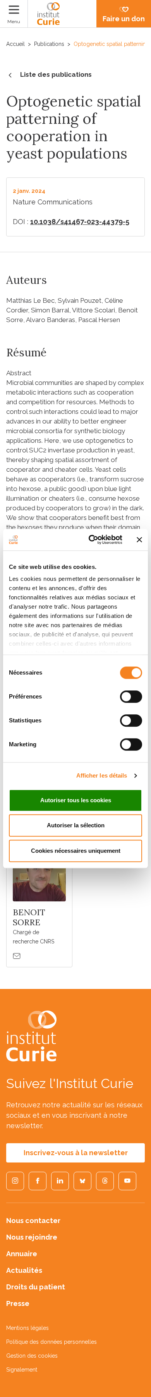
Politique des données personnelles (51, 1342)
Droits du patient (35, 1287)
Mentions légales (27, 1328)
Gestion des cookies (32, 1356)
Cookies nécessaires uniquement (75, 850)
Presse (17, 1303)
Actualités (24, 1270)
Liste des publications (56, 74)
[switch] (131, 696)
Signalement (21, 1370)
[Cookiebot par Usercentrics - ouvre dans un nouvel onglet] (91, 540)
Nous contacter (33, 1220)
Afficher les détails (101, 775)
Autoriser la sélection (76, 825)
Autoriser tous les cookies (75, 800)
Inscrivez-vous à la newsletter (76, 1153)
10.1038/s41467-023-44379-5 (79, 222)
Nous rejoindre (31, 1237)
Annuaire (21, 1254)
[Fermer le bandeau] (139, 539)
